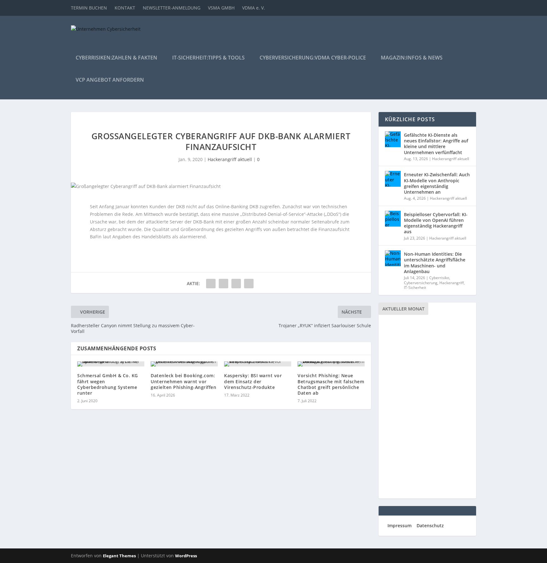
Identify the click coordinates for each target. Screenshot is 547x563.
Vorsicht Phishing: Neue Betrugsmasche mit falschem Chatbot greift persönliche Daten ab (331, 384)
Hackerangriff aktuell (230, 159)
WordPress (186, 556)
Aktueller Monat (403, 309)
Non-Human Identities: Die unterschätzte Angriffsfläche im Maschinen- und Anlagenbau (434, 262)
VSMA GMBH (221, 8)
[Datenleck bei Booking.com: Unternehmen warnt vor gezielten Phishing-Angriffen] (184, 363)
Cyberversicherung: (313, 58)
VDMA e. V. (253, 8)
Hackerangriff (451, 282)
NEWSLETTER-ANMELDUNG (171, 8)
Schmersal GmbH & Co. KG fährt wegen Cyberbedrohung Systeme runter (107, 384)
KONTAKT (125, 8)
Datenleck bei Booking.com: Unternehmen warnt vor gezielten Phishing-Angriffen (183, 381)
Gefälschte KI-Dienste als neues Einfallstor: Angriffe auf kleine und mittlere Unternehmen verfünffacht (436, 143)
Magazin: (412, 58)
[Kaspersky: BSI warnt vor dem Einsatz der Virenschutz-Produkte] (257, 363)
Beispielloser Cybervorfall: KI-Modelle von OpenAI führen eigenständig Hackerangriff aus (436, 223)
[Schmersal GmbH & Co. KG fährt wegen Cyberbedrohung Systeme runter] (110, 363)
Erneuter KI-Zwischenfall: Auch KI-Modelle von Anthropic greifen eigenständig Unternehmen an (437, 183)
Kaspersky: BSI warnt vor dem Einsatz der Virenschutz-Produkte (253, 381)
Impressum (399, 525)
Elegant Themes (119, 556)
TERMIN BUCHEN (89, 8)
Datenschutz (430, 525)
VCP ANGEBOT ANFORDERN (110, 80)
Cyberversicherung (420, 282)
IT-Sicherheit (415, 287)
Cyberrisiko (439, 277)
